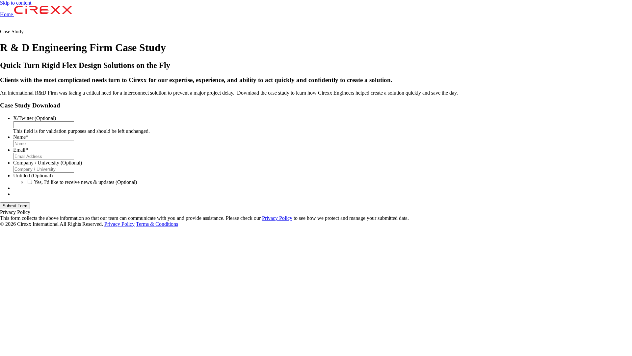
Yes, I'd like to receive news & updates (85, 182)
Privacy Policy (277, 218)
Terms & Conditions (157, 224)
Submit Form (15, 205)
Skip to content (15, 3)
